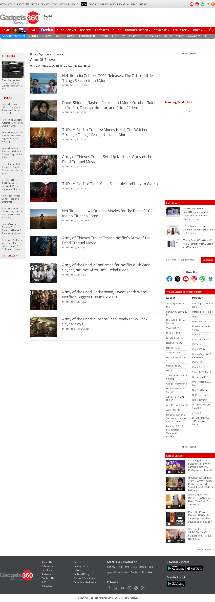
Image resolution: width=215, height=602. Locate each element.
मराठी (150, 567)
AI (33, 30)
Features (102, 30)
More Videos (204, 549)
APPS (112, 4)
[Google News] (210, 279)
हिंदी (27, 4)
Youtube (123, 587)
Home (6, 30)
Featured (172, 202)
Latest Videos (174, 456)
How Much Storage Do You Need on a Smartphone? (11, 199)
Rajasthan (123, 4)
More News (9, 256)
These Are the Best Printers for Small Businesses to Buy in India (12, 169)
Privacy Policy (81, 566)
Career (77, 562)
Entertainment (87, 36)
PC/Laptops (134, 36)
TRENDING (9, 56)
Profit (20, 4)
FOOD (54, 4)
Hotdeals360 (152, 36)
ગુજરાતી (111, 572)
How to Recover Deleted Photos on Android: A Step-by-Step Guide (11, 108)
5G (205, 36)
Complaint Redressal (85, 582)
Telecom (46, 36)
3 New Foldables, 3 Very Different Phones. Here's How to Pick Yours (198, 230)
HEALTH (75, 4)
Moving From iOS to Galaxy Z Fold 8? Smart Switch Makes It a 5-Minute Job (198, 244)
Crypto (104, 36)
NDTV (3, 4)
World (11, 4)
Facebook (109, 587)
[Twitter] (177, 279)
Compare (160, 30)
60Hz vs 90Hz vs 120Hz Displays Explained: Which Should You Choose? (12, 184)
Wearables (194, 36)
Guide (117, 30)
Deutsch (135, 572)
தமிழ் (134, 567)
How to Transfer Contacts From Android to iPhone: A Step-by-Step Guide (11, 229)
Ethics (77, 570)
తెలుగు (142, 567)
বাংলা (127, 567)
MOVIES (35, 4)
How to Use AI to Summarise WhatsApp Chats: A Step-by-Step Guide (12, 153)
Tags (41, 54)
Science (180, 36)
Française (147, 572)
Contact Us (48, 578)
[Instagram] (194, 279)
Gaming (71, 36)
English (111, 567)
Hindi (119, 567)
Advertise (47, 586)
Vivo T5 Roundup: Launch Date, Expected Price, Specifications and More (12, 213)
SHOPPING (103, 4)
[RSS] (213, 4)
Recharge (180, 30)
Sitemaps (47, 566)
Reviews (85, 30)
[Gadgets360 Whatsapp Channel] (202, 279)
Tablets (168, 36)
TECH (84, 4)
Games (92, 4)
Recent (7, 97)
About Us (47, 562)
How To (59, 36)
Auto (60, 30)
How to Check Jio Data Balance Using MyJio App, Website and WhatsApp (12, 137)
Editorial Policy (81, 574)
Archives (46, 574)
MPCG (134, 4)
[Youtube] (186, 279)
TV (123, 36)
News (72, 30)
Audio (115, 36)
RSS (44, 582)
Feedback (47, 570)
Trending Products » (178, 102)
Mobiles (33, 36)
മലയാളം (123, 572)
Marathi (143, 4)
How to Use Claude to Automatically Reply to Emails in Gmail (12, 123)
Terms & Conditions (84, 578)
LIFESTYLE (64, 4)
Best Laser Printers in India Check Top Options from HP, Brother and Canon (12, 244)
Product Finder (136, 30)
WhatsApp (136, 587)
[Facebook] (169, 279)
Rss (142, 587)
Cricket (45, 4)
